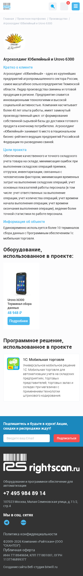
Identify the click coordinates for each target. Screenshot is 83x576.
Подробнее (18, 321)
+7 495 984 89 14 (24, 493)
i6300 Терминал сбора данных (20, 304)
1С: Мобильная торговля (43, 360)
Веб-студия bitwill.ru (42, 567)
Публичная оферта (19, 549)
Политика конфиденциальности (30, 534)
